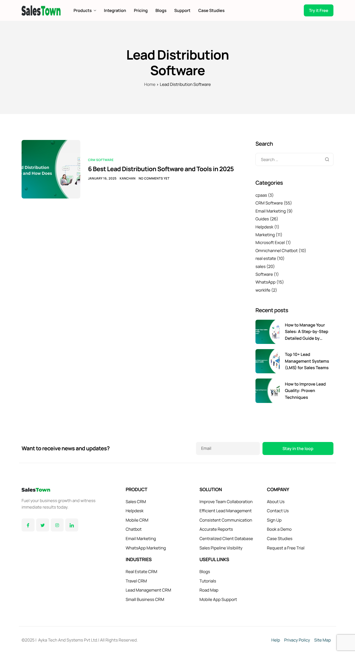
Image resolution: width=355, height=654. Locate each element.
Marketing (265, 235)
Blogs (160, 10)
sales (260, 266)
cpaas (261, 195)
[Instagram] (57, 524)
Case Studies (211, 10)
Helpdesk (264, 227)
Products (83, 10)
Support (182, 10)
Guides (262, 219)
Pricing (141, 10)
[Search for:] (294, 159)
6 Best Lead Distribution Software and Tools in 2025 (161, 169)
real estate (265, 258)
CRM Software (101, 160)
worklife (262, 290)
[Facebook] (28, 524)
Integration (115, 10)
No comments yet (154, 178)
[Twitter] (42, 524)
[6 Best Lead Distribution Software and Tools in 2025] (51, 169)
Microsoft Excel (270, 242)
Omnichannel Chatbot (276, 250)
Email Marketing (270, 211)
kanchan (127, 178)
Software (264, 274)
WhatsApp (265, 282)
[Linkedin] (71, 524)
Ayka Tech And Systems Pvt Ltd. (68, 640)
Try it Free (318, 10)
